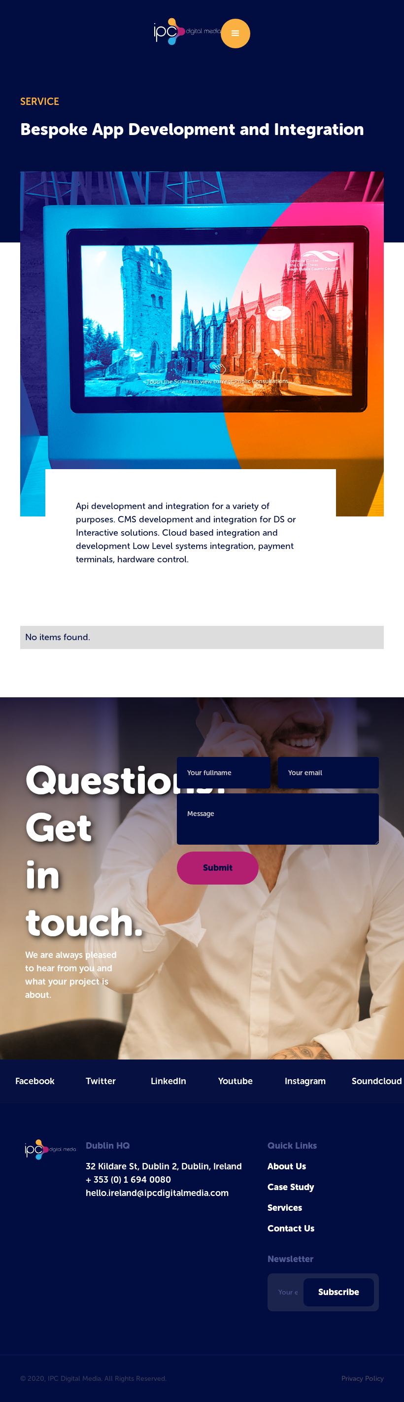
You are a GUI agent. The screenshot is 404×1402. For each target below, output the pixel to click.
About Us (287, 1166)
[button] (235, 33)
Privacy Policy (362, 1378)
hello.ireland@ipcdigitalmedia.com (157, 1193)
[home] (187, 31)
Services (285, 1207)
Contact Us (291, 1228)
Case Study (291, 1187)
